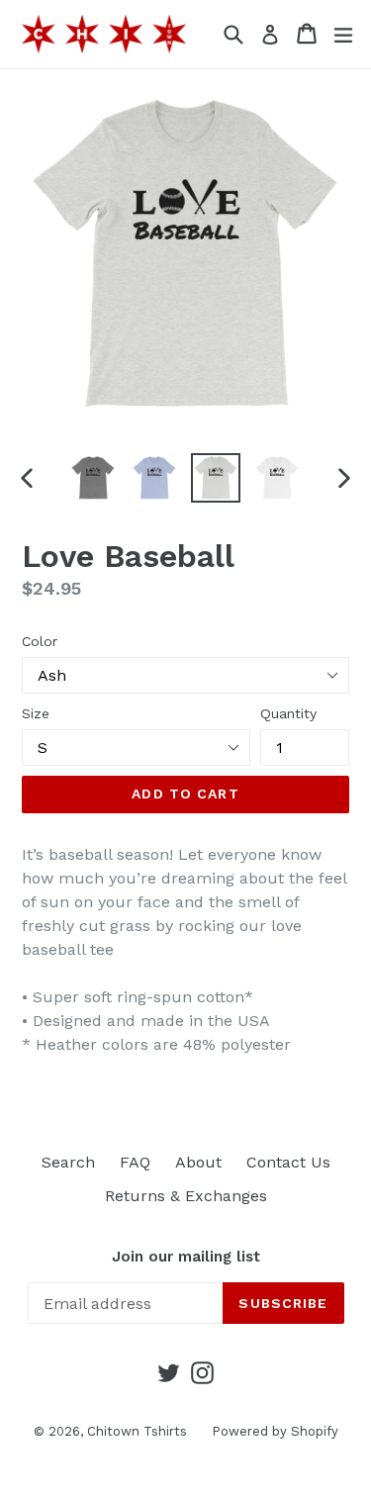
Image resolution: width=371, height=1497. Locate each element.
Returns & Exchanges (186, 1195)
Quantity (288, 713)
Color (39, 641)
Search (68, 1162)
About (198, 1162)
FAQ (135, 1162)
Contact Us (288, 1162)
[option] (93, 478)
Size (35, 713)
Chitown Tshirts (137, 1431)
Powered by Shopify (275, 1431)
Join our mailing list (186, 1256)
